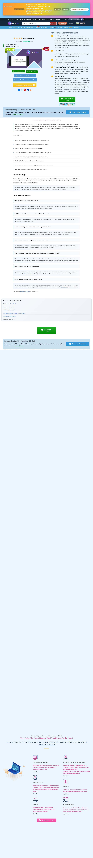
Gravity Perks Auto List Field (9, 316)
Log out (66, 19)
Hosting (52, 27)
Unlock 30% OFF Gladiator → (79, 9)
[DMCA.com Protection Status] (80, 23)
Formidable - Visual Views (9, 307)
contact (45, 27)
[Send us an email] (84, 19)
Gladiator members (28, 273)
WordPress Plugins (25, 291)
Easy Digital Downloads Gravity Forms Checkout (14, 313)
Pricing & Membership (27, 27)
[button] (25, 79)
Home (10, 27)
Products (16, 27)
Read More (35, 771)
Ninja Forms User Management (64, 33)
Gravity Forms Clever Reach (9, 303)
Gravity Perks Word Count (9, 310)
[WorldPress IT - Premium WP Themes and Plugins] (14, 23)
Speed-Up (66, 27)
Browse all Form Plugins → (9, 319)
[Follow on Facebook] (82, 19)
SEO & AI (60, 27)
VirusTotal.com (64, 287)
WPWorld (17, 742)
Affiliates (76, 27)
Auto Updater (38, 27)
